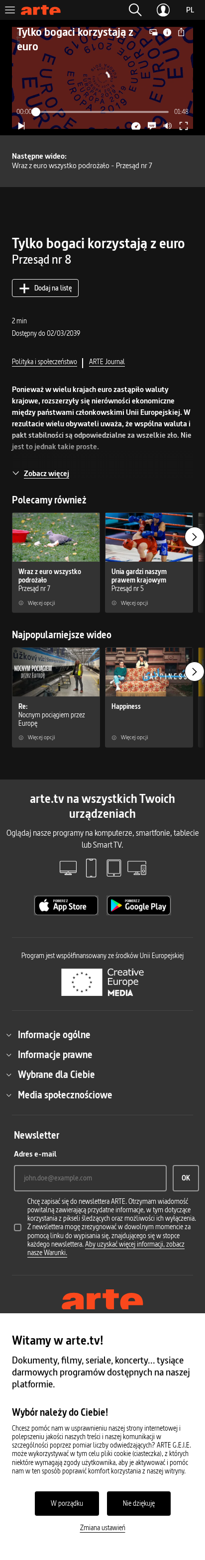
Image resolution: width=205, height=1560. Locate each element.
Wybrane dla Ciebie (56, 1074)
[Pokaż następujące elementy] (195, 537)
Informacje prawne (55, 1055)
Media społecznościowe (65, 1095)
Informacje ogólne (54, 1035)
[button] (135, 10)
